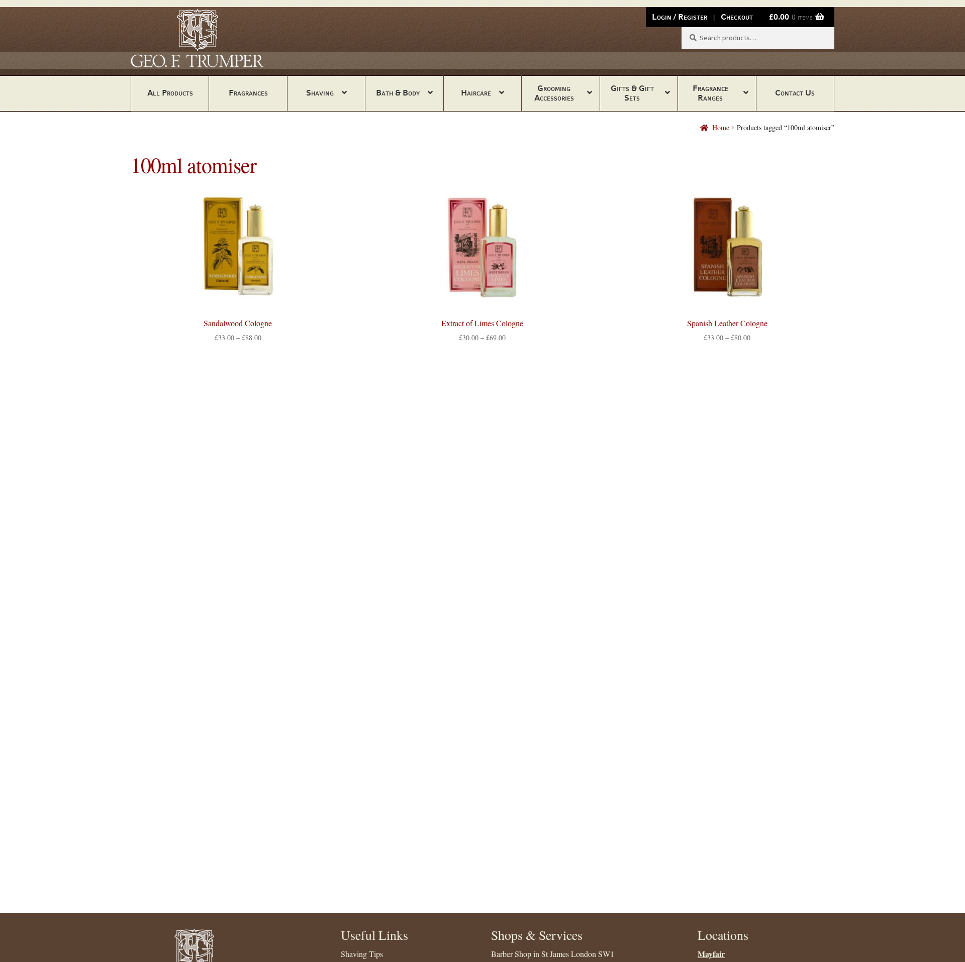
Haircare (476, 93)
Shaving (320, 93)
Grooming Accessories (554, 93)
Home (720, 127)
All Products (170, 93)
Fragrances (248, 93)
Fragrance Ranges (710, 93)
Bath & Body (398, 93)
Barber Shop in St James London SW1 (552, 953)
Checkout (737, 17)
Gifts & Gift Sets (632, 93)
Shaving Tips (362, 953)
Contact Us (795, 93)
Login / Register (679, 17)
